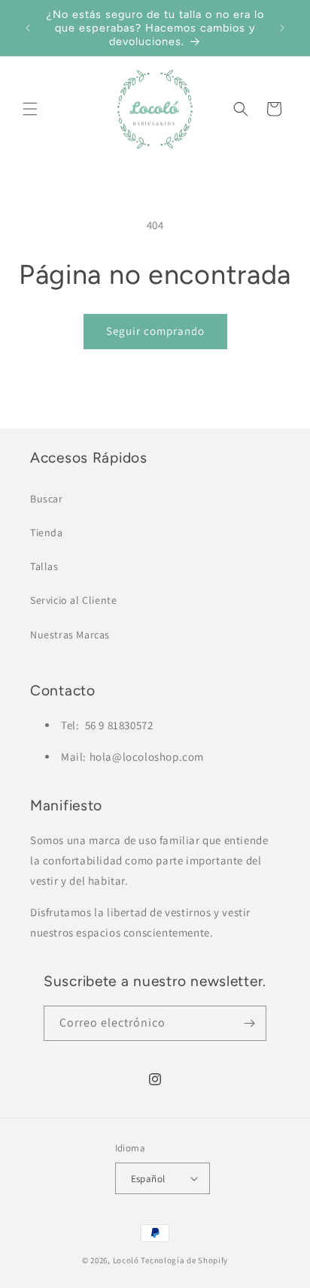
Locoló (126, 1260)
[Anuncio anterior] (27, 27)
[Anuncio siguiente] (282, 27)
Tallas (44, 566)
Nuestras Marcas (70, 634)
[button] (30, 108)
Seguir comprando (155, 331)
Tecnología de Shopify (184, 1260)
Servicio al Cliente (73, 600)
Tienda (46, 532)
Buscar (46, 498)
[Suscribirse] (249, 1023)
